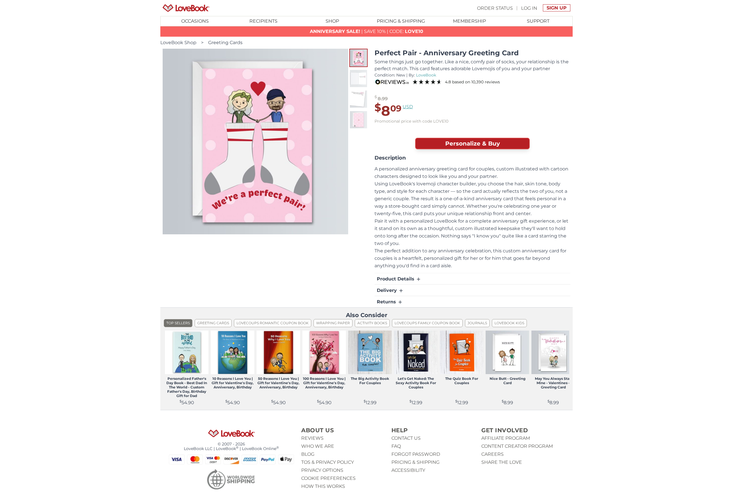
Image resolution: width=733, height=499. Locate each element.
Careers (492, 454)
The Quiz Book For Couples (461, 380)
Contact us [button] (406, 438)
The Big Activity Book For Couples (370, 380)
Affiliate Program (505, 438)
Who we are (317, 446)
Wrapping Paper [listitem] (333, 323)
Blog (307, 454)
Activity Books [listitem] (372, 323)
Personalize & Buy (472, 143)
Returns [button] (387, 301)
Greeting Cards (225, 42)
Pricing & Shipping (401, 21)
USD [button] (408, 106)
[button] (358, 58)
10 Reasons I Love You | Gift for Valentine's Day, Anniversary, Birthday (232, 382)
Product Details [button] (396, 279)
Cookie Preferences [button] (328, 478)
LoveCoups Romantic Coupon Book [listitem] (273, 323)
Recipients (263, 21)
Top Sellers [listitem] (178, 323)
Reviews (312, 438)
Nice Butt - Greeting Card (507, 380)
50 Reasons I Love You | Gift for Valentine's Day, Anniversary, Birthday (278, 382)
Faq (396, 446)
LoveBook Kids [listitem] (509, 323)
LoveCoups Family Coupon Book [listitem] (427, 323)
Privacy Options (322, 470)
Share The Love (501, 462)
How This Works (323, 486)
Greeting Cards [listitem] (213, 323)
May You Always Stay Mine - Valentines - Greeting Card (553, 382)
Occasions (195, 21)
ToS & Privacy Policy (327, 462)
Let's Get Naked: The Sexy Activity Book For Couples (416, 382)
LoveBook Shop (178, 42)
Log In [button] (529, 8)
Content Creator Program (517, 446)
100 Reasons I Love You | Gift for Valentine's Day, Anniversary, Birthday (324, 382)
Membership (469, 21)
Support (538, 21)
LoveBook (426, 75)
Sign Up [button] (557, 8)
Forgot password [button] (415, 454)
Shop (332, 21)
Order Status (495, 8)
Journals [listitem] (477, 323)
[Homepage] (186, 8)
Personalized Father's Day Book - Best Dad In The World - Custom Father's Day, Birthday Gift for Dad (186, 387)
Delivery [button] (387, 290)
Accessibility (408, 470)
